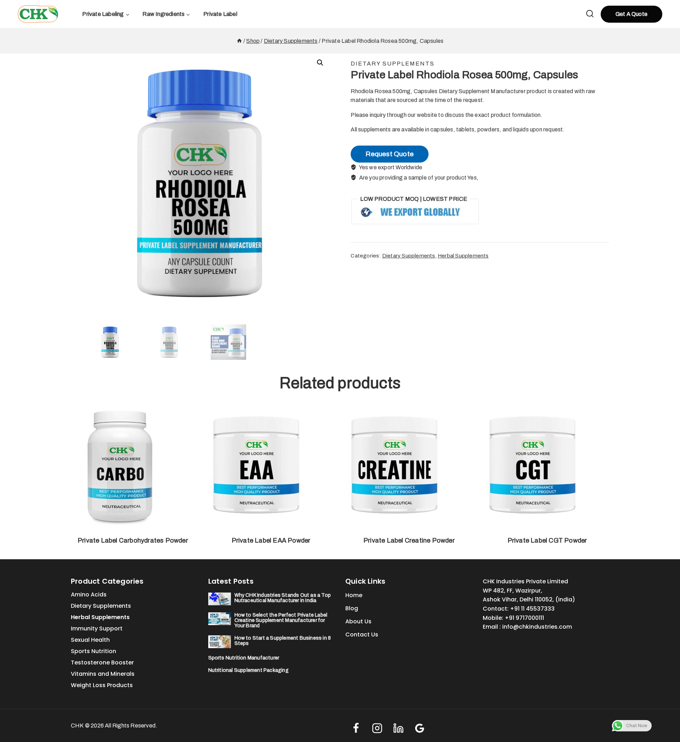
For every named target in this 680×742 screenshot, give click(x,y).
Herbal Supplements (463, 256)
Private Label (220, 14)
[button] (320, 62)
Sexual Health (90, 640)
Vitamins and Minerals (103, 674)
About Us (358, 621)
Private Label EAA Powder (271, 540)
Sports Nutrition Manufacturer (243, 658)
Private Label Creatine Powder (409, 540)
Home (353, 595)
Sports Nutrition (93, 651)
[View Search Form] (590, 14)
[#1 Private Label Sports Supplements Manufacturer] (38, 14)
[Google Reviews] (419, 728)
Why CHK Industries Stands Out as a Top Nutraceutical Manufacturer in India (282, 598)
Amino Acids (89, 594)
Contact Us (361, 634)
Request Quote (390, 154)
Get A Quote (631, 14)
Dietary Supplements (393, 64)
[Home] (239, 41)
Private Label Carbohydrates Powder (133, 540)
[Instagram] (377, 728)
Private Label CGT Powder (547, 540)
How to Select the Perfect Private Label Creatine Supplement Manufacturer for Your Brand (281, 620)
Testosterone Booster (102, 662)
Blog (351, 608)
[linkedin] (398, 728)
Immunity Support (97, 628)
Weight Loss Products (102, 685)
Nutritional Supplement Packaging (248, 670)
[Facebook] (356, 728)
